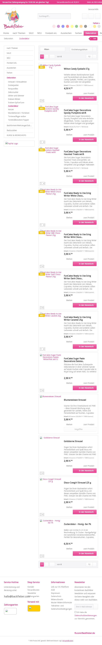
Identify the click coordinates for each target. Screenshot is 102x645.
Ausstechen (11, 68)
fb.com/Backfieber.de (85, 633)
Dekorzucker (13, 92)
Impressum (55, 593)
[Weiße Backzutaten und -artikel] (90, 26)
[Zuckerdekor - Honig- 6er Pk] (50, 538)
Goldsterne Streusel (73, 441)
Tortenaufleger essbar (17, 116)
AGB (53, 590)
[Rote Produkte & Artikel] (67, 26)
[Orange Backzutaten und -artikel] (81, 26)
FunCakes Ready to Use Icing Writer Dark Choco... (77, 277)
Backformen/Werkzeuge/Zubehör (20, 125)
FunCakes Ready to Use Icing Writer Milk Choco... (77, 235)
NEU (8, 58)
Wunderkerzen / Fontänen (18, 113)
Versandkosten (33, 590)
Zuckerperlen (13, 85)
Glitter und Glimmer (16, 96)
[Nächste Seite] (47, 56)
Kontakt (30, 587)
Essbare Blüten (14, 99)
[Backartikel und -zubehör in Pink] (53, 26)
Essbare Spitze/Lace (16, 102)
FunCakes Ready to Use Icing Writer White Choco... (77, 194)
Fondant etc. (12, 63)
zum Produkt (89, 93)
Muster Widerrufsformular (61, 603)
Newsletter (31, 593)
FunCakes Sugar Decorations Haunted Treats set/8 (77, 152)
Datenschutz (56, 596)
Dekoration (11, 78)
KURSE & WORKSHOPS (16, 135)
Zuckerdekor (13, 106)
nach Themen (12, 48)
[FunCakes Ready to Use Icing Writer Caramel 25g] (50, 331)
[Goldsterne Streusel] (50, 455)
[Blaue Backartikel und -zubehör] (62, 26)
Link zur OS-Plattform (60, 587)
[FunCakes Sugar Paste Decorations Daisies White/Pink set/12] (50, 372)
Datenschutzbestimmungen (86, 615)
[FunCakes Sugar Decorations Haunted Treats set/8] (50, 165)
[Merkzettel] (84, 16)
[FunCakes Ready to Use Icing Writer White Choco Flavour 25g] (50, 207)
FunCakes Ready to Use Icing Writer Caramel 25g (77, 318)
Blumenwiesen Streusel (75, 400)
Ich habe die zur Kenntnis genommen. (86, 615)
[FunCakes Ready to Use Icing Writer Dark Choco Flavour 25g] (50, 289)
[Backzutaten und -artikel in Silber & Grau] (99, 26)
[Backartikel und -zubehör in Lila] (58, 26)
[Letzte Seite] (52, 56)
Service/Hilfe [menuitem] (93, 9)
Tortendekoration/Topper (18, 120)
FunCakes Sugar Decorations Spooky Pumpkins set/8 (77, 111)
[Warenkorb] (97, 16)
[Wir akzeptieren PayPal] (19, 143)
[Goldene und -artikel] (94, 26)
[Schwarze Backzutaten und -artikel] (85, 26)
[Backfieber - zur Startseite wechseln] (13, 18)
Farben (9, 73)
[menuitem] (54, 17)
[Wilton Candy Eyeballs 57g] (50, 82)
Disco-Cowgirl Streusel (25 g (77, 482)
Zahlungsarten (33, 596)
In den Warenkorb (86, 98)
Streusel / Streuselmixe (17, 82)
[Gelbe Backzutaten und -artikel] (72, 26)
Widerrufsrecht (57, 599)
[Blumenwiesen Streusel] (50, 414)
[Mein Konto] (91, 16)
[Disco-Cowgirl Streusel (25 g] (50, 496)
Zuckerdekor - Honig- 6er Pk (77, 524)
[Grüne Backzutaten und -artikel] (76, 26)
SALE (9, 53)
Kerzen (11, 109)
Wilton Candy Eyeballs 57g (76, 69)
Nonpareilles (13, 89)
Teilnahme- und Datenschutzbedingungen (61, 607)
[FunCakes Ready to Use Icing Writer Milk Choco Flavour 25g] (50, 248)
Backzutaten (12, 130)
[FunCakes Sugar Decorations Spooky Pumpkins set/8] (50, 124)
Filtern (46, 49)
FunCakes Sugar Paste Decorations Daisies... (74, 359)
